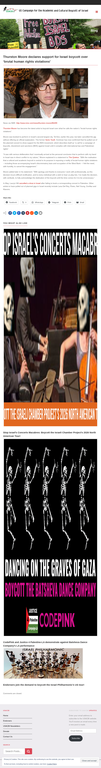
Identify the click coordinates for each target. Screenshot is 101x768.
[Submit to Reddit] (32, 213)
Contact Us (7, 737)
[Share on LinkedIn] (36, 213)
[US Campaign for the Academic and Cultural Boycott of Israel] (45, 10)
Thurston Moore (10, 128)
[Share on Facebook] (10, 213)
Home (5, 715)
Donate (6, 731)
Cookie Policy (52, 764)
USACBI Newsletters (11, 726)
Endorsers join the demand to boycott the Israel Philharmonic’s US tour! (43, 685)
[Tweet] (14, 213)
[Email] (40, 213)
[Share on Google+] (19, 213)
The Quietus (74, 157)
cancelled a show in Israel (30, 183)
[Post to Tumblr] (23, 213)
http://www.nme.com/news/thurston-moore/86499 (36, 123)
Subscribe (76, 738)
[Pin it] (27, 213)
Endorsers (7, 721)
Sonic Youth (50, 140)
